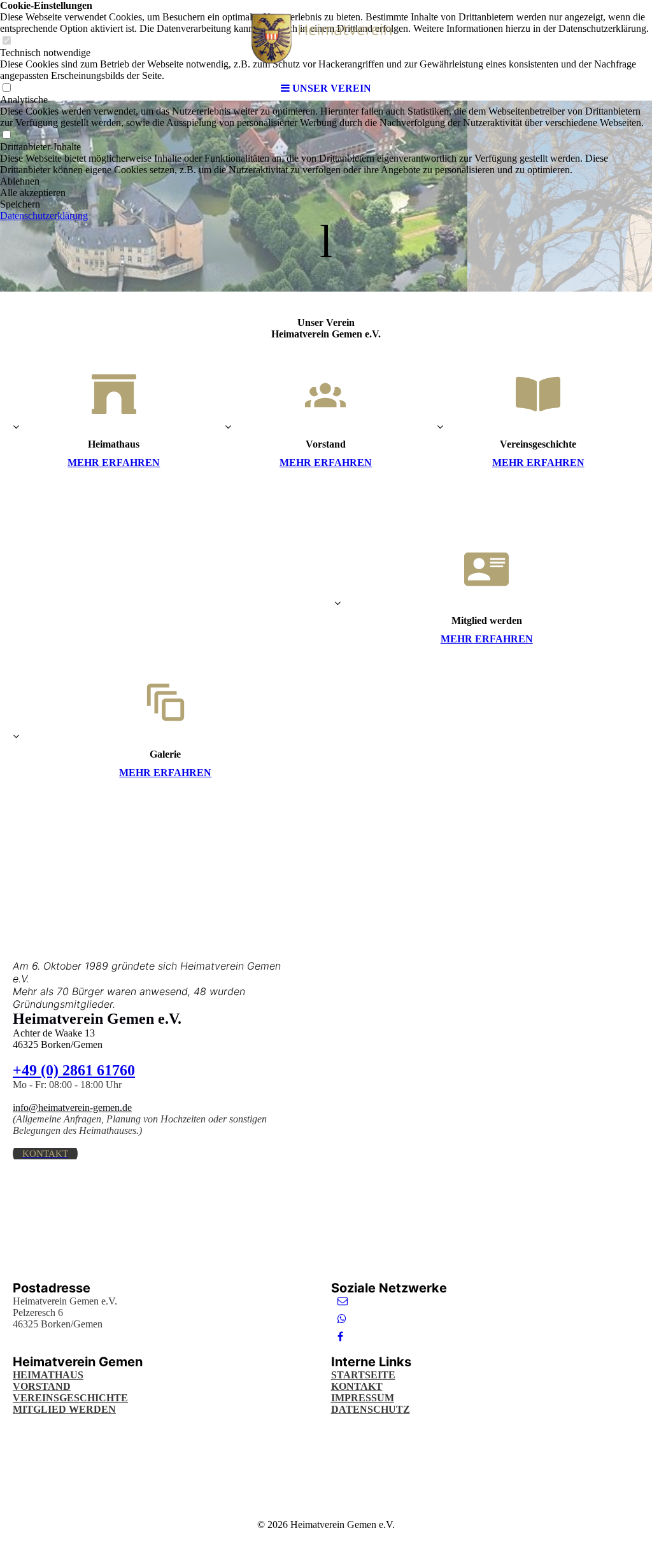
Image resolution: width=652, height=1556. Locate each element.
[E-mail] (342, 1301)
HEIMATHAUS (48, 1374)
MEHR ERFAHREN (113, 462)
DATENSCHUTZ (370, 1409)
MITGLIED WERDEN (64, 1409)
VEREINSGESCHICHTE (70, 1397)
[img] (326, 38)
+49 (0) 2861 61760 (74, 1070)
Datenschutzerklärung (44, 215)
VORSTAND (42, 1386)
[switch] (6, 135)
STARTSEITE (363, 1374)
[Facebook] (340, 1336)
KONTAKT (357, 1386)
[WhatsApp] (341, 1318)
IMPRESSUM (362, 1397)
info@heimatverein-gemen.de (72, 1107)
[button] (326, 181)
